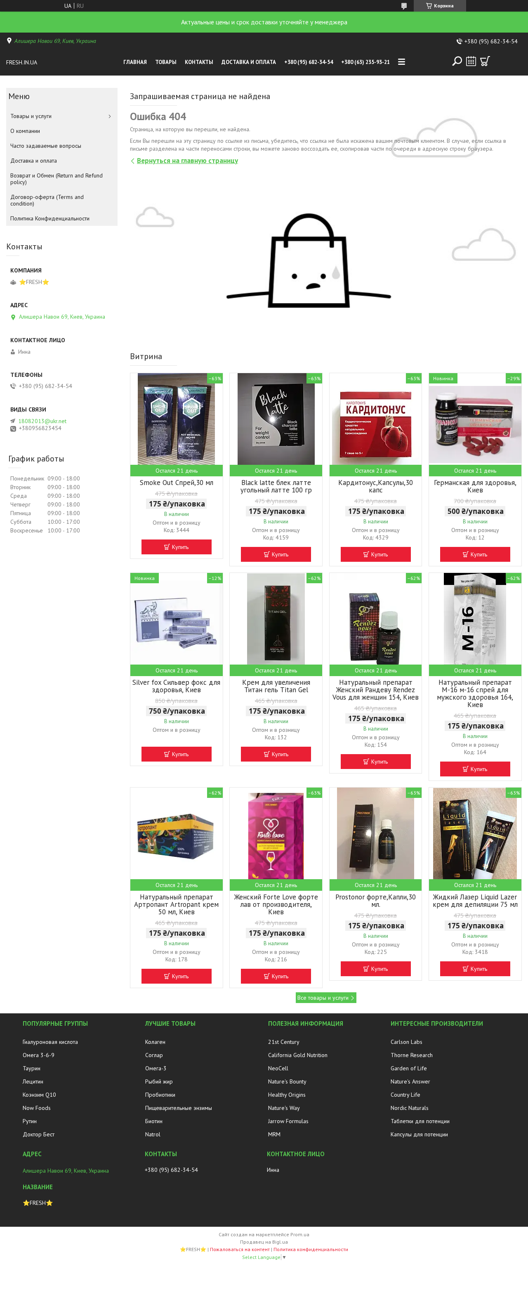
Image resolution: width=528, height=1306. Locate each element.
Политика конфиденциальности (310, 1249)
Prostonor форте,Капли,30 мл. (375, 900)
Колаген (155, 1042)
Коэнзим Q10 (39, 1094)
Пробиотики (160, 1094)
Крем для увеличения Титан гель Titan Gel (276, 686)
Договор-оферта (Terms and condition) (47, 200)
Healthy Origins (287, 1094)
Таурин (31, 1068)
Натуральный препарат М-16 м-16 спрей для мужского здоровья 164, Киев (475, 693)
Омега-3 (156, 1068)
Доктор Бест (38, 1134)
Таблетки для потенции (420, 1121)
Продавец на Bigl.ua (264, 1242)
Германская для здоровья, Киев (475, 486)
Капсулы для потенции (419, 1134)
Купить (180, 547)
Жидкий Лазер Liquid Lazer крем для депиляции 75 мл (475, 900)
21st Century (283, 1042)
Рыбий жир (159, 1081)
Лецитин (33, 1081)
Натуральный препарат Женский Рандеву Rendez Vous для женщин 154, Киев (375, 690)
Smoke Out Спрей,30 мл (176, 482)
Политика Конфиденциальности (50, 218)
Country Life (405, 1094)
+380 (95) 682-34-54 (308, 62)
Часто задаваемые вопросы (45, 145)
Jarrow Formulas (288, 1121)
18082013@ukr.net (42, 421)
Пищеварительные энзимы (178, 1108)
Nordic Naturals (410, 1108)
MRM (274, 1134)
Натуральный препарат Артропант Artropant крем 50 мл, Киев (176, 904)
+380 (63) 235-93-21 (365, 62)
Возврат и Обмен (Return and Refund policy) (56, 179)
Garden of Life (409, 1068)
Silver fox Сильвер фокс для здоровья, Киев (176, 686)
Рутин (30, 1121)
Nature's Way (284, 1108)
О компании (25, 131)
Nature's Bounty (287, 1081)
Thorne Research (412, 1055)
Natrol (152, 1134)
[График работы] (471, 61)
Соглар (154, 1055)
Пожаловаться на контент (240, 1249)
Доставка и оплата (249, 62)
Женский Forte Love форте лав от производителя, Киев (276, 904)
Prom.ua (299, 1234)
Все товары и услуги (323, 997)
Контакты (199, 62)
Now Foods (37, 1108)
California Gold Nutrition (298, 1055)
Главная (135, 62)
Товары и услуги (31, 116)
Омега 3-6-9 (38, 1055)
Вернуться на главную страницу (187, 160)
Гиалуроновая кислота (50, 1042)
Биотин (154, 1121)
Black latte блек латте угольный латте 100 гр (276, 486)
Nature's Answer (410, 1081)
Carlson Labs (406, 1042)
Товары (166, 62)
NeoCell (278, 1068)
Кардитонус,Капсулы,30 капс (375, 486)
